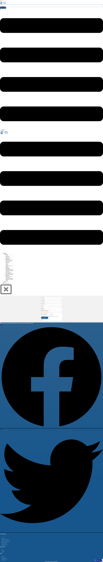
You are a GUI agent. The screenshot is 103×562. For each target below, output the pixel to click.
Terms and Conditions (55, 316)
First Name (42, 297)
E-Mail (42, 305)
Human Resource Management (8, 258)
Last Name (42, 300)
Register (44, 317)
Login (42, 320)
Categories (4, 253)
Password (42, 308)
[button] (51, 70)
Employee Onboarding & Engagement (9, 275)
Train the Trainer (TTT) (9, 265)
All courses (5, 281)
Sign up (3, 130)
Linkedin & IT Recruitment (9, 279)
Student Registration (6, 283)
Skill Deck (1, 0)
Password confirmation (44, 310)
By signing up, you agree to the (50, 316)
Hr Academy (6, 254)
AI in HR (7, 280)
